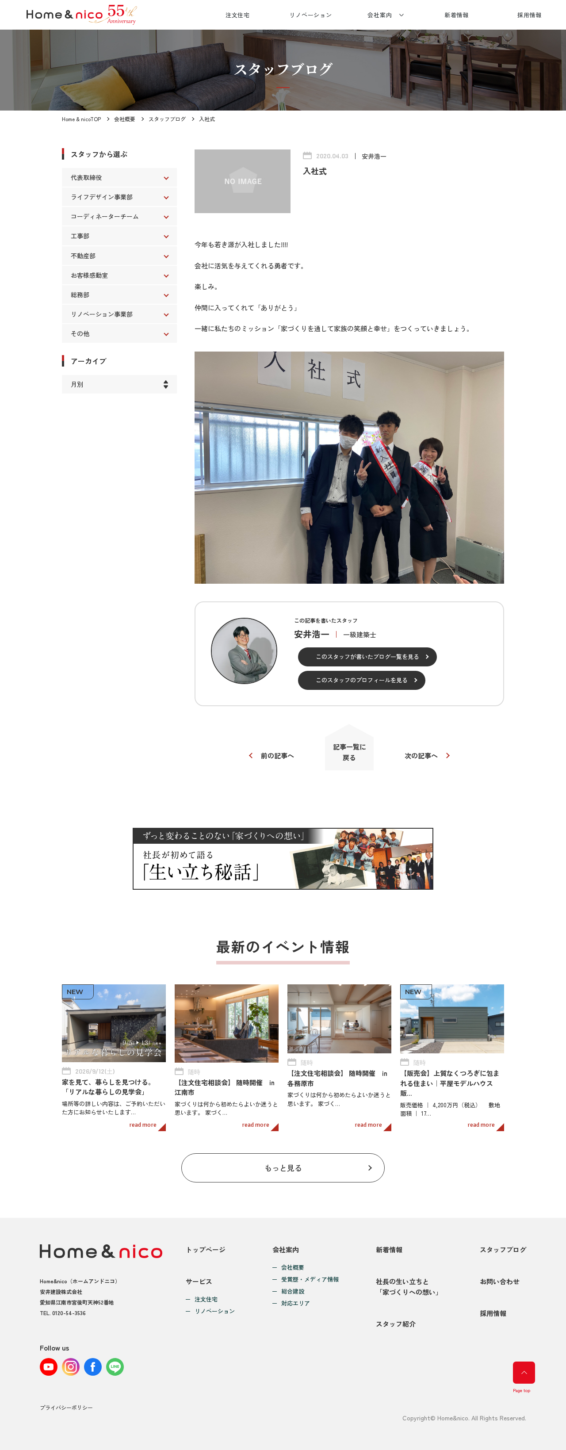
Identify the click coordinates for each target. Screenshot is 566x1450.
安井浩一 (374, 156)
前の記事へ (277, 755)
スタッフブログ (167, 118)
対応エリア (295, 1303)
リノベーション (310, 15)
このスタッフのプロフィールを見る (362, 680)
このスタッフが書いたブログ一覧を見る (367, 656)
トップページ (206, 1249)
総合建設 (292, 1291)
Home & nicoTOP (81, 118)
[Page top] (524, 1373)
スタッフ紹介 (396, 1323)
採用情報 (529, 15)
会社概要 (124, 118)
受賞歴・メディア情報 (310, 1279)
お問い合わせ (500, 1281)
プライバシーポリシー (66, 1407)
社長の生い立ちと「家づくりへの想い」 (409, 1287)
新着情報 (456, 15)
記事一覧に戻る (349, 752)
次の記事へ (421, 755)
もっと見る (283, 1167)
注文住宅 (238, 15)
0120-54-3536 (69, 1312)
